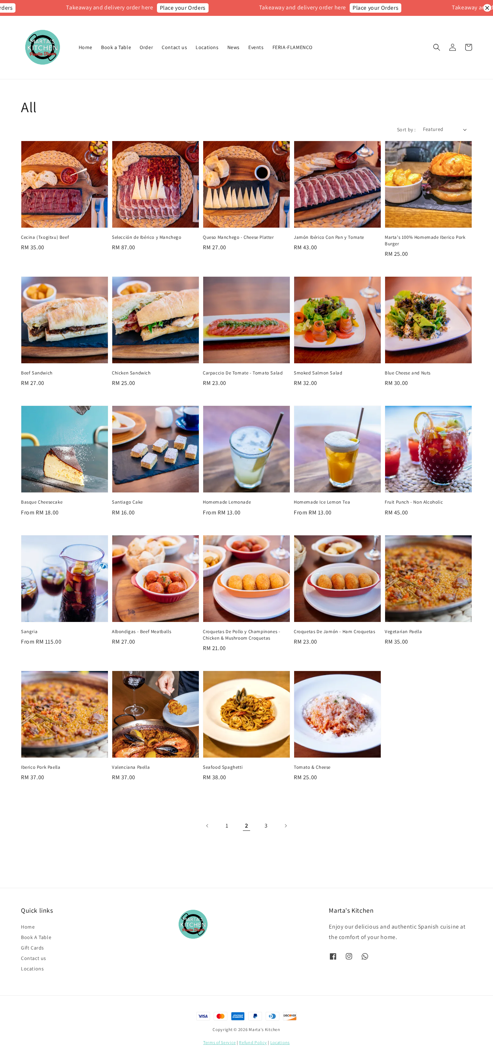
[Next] (285, 826)
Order (146, 47)
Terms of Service (219, 1042)
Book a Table (116, 47)
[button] (437, 47)
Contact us (174, 47)
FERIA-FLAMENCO (292, 47)
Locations (207, 47)
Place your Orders (163, 8)
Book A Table (36, 937)
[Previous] (207, 826)
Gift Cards (32, 947)
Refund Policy (253, 1042)
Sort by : (406, 129)
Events (256, 47)
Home (85, 47)
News (233, 47)
